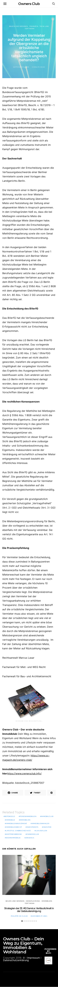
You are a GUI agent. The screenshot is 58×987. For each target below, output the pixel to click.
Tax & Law (44, 26)
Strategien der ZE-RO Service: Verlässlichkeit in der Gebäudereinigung (29, 910)
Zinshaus (30, 838)
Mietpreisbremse (14, 834)
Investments (32, 827)
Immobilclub (47, 816)
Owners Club (29, 4)
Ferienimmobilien (28, 816)
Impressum (33, 957)
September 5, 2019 (21, 67)
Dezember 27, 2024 (39, 916)
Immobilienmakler (40, 823)
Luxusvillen (41, 831)
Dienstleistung (33, 901)
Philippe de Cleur (19, 916)
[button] (22, 921)
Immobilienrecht (14, 827)
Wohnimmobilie (13, 838)
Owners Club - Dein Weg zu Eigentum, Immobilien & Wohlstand (23, 945)
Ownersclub (33, 834)
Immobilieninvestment (16, 823)
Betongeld (10, 816)
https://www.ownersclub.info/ (24, 773)
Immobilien (25, 820)
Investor (47, 827)
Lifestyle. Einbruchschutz (18, 831)
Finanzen (33, 26)
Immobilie (10, 820)
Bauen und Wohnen (18, 26)
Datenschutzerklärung (16, 960)
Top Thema (29, 29)
